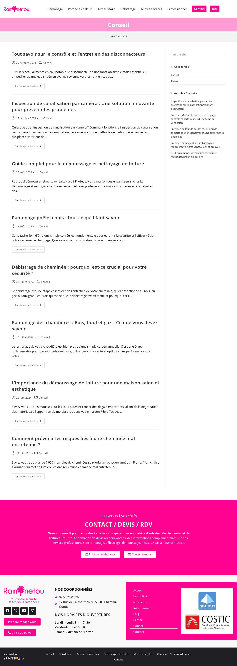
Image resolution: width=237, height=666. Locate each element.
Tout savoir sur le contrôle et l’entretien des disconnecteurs (78, 54)
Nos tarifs (140, 602)
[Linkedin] (24, 611)
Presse (174, 81)
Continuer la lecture (30, 85)
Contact (138, 632)
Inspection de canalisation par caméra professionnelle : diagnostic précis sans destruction (192, 105)
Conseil (47, 63)
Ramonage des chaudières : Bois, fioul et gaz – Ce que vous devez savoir (84, 325)
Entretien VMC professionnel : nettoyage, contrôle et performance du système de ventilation (193, 118)
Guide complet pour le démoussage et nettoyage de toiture (78, 163)
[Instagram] (32, 611)
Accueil (113, 36)
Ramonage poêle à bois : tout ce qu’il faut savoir (66, 217)
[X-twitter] (15, 611)
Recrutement (142, 608)
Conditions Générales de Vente (174, 654)
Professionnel (177, 9)
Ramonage (55, 9)
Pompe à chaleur (80, 9)
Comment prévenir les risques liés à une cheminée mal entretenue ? (73, 441)
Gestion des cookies (88, 654)
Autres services (151, 9)
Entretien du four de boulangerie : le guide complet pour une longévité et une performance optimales (197, 132)
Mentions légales (142, 654)
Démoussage (106, 9)
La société (140, 596)
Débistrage (128, 9)
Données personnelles (116, 654)
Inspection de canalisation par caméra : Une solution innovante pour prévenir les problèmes (83, 106)
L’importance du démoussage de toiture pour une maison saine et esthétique (85, 386)
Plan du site (65, 654)
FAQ (136, 614)
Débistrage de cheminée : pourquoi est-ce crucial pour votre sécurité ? (79, 270)
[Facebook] (7, 611)
